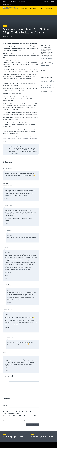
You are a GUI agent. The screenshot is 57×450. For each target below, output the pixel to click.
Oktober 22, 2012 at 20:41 (7, 168)
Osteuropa (51, 12)
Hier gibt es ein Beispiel (12, 109)
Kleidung (19, 138)
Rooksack (5, 140)
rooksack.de (9, 140)
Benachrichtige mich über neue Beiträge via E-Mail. (29, 420)
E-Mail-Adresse (7, 398)
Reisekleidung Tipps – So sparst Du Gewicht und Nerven (20, 437)
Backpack (25, 137)
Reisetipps (41, 8)
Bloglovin (46, 1)
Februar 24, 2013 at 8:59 (7, 205)
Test (45, 12)
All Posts (11, 153)
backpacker (29, 137)
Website (16, 153)
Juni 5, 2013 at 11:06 (9, 285)
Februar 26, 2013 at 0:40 (10, 230)
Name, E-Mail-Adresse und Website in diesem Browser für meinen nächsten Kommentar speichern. (19, 412)
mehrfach (7, 195)
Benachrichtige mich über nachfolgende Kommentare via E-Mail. (27, 417)
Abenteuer (20, 137)
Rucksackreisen (26, 140)
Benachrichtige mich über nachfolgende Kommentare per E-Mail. (20, 415)
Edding (4, 138)
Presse (14, 1)
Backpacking (33, 8)
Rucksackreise (20, 140)
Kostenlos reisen (23, 8)
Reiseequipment (33, 138)
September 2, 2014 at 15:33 (7, 309)
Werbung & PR (9, 1)
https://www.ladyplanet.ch (22, 269)
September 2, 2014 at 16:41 (10, 337)
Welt (35, 140)
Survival (32, 140)
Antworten (6, 178)
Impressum (23, 1)
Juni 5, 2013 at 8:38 (6, 247)
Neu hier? (4, 1)
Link (34, 192)
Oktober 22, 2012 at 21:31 (7, 185)
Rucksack (15, 140)
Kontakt (18, 1)
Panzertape (24, 138)
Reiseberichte (49, 8)
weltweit (4, 141)
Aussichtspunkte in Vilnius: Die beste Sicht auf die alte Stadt (47, 87)
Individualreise (14, 138)
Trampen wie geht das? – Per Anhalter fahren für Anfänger (47, 81)
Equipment (8, 138)
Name (5, 394)
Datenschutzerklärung (7, 4)
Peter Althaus (5, 36)
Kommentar (6, 380)
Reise (28, 138)
